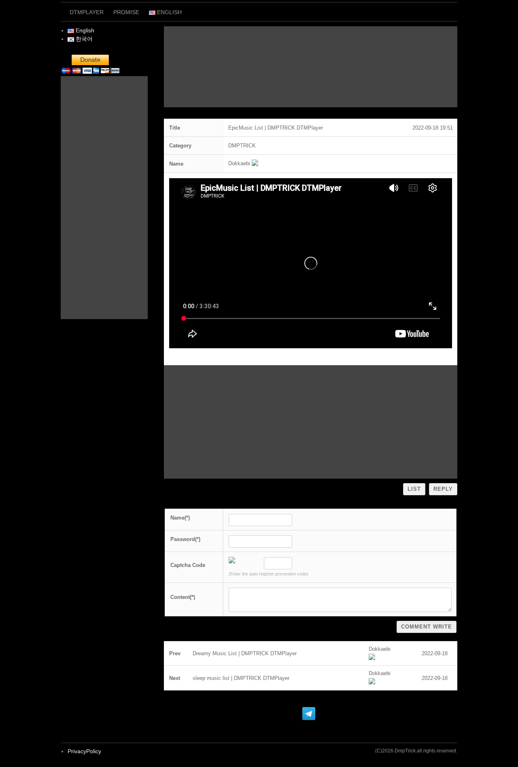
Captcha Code (187, 565)
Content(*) (182, 597)
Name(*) (180, 518)
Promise (126, 12)
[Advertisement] (310, 66)
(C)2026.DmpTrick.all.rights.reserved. (416, 751)
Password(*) (185, 539)
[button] (239, 163)
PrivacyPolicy (84, 751)
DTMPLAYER (87, 12)
